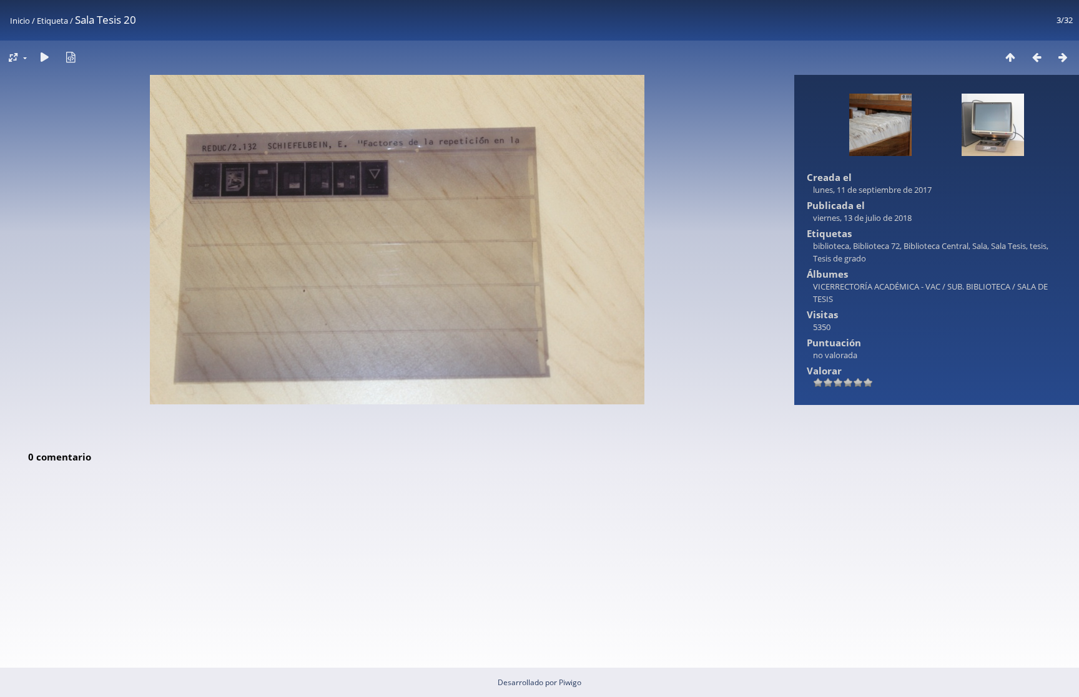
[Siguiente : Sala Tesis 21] (1063, 57)
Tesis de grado (839, 258)
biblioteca (831, 245)
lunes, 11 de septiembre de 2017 (872, 189)
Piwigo (570, 682)
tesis (1038, 245)
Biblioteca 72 (876, 245)
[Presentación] (44, 57)
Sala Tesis (1008, 245)
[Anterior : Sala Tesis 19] (1036, 57)
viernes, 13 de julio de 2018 (862, 217)
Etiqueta (52, 20)
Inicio (20, 20)
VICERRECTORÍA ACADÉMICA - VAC (876, 286)
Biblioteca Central (936, 245)
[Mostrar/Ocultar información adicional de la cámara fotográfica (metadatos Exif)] (70, 57)
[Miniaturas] (1010, 57)
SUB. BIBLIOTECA (978, 286)
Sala (979, 245)
